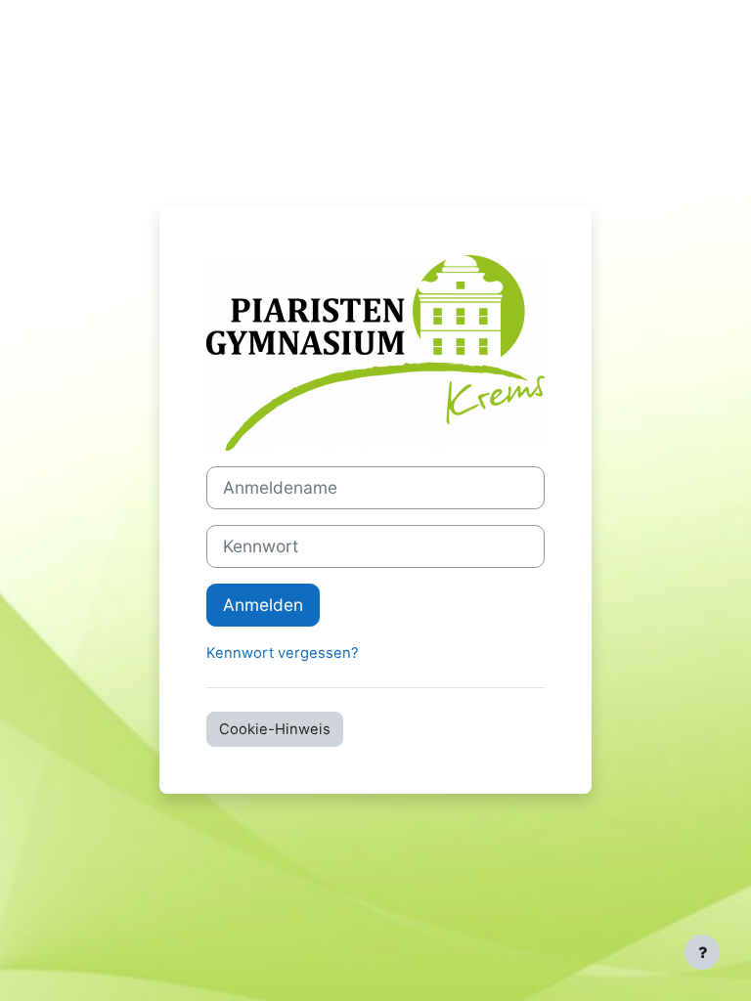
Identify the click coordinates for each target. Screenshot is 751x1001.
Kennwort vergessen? (282, 653)
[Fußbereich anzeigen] (702, 952)
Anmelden (263, 604)
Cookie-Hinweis (275, 729)
